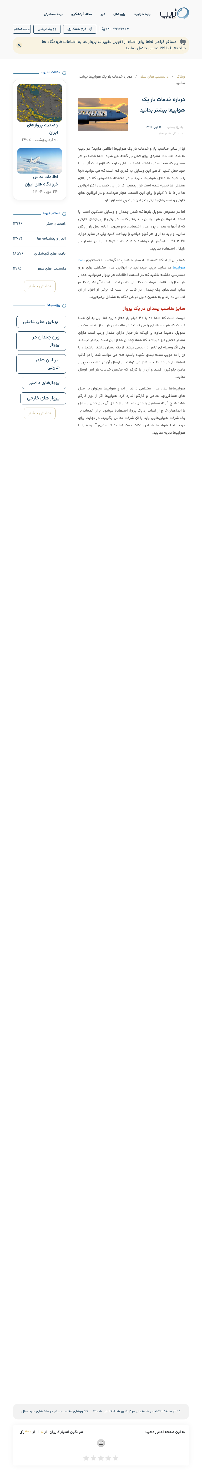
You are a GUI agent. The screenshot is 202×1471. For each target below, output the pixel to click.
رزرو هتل (119, 14)
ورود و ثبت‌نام (21, 29)
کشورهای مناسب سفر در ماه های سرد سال (54, 1411)
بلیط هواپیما (142, 14)
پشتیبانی (45, 29)
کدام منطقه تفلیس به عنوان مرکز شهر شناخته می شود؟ (137, 1411)
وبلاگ (180, 77)
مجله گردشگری (81, 14)
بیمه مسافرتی (53, 14)
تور (103, 14)
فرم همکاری (77, 29)
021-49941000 (117, 29)
